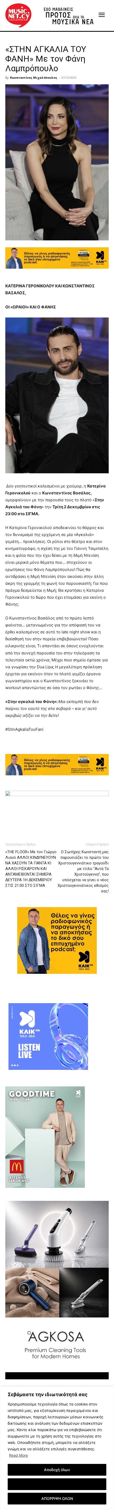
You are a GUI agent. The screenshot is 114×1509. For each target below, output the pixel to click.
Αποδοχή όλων (57, 1469)
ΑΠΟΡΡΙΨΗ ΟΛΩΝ (57, 1498)
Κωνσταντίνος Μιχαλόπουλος (33, 78)
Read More (18, 1455)
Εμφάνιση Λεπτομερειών (57, 1484)
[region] (57, 1448)
